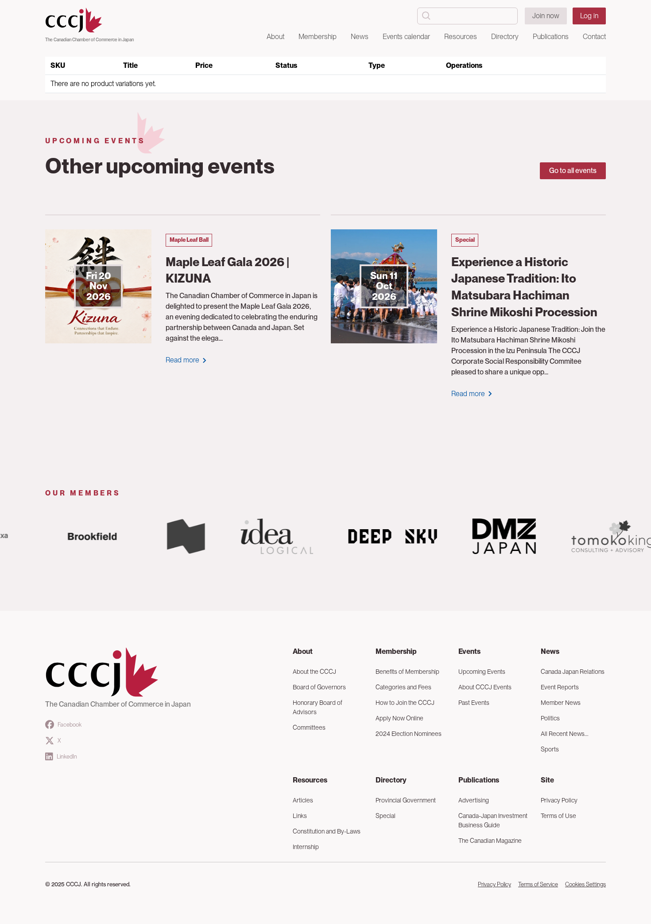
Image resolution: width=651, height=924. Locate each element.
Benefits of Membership (407, 671)
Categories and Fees (403, 687)
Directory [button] (505, 36)
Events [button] (469, 651)
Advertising (473, 800)
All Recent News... (565, 733)
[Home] (89, 20)
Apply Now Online (399, 718)
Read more (182, 360)
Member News (561, 702)
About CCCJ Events (485, 687)
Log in (589, 16)
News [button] (359, 36)
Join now (545, 16)
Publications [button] (551, 36)
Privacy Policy (559, 800)
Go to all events (573, 170)
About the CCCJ (314, 671)
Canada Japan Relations (572, 671)
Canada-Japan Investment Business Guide (492, 820)
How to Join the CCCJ (405, 702)
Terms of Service (538, 884)
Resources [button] (460, 36)
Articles (303, 800)
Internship (306, 846)
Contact (594, 36)
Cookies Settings (585, 884)
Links (300, 815)
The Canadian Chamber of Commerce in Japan (89, 39)
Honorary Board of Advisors (317, 707)
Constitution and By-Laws (326, 831)
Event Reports (560, 687)
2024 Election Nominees (409, 733)
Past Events (473, 702)
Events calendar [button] (406, 36)
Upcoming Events (481, 671)
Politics (550, 718)
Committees (309, 727)
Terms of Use (558, 815)
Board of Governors (319, 687)
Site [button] (547, 780)
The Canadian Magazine (490, 840)
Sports (550, 749)
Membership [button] (317, 36)
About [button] (275, 36)
